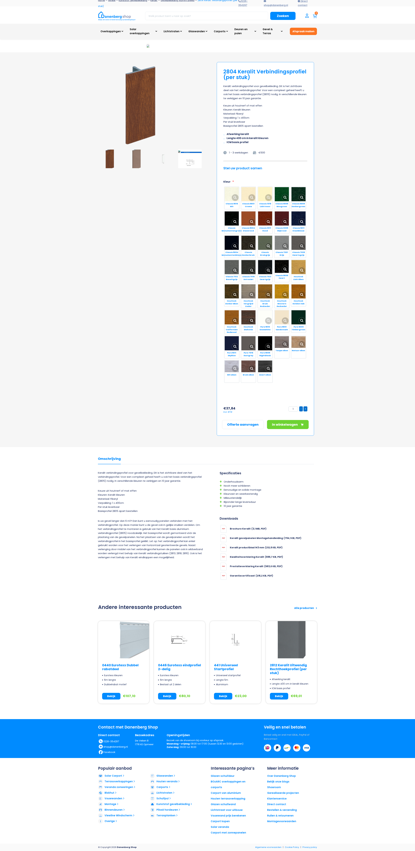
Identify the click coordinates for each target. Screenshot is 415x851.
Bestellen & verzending (282, 810)
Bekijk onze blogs (278, 781)
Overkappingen (111, 31)
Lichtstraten (171, 31)
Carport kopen (220, 821)
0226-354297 (111, 741)
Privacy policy (309, 847)
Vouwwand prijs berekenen (228, 815)
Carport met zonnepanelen (228, 832)
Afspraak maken (303, 31)
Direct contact (276, 804)
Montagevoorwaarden (281, 821)
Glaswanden (196, 31)
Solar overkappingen (139, 31)
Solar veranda (220, 827)
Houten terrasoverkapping (228, 798)
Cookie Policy (292, 847)
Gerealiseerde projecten (283, 793)
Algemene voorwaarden (268, 847)
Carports (219, 31)
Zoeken (283, 16)
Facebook (109, 752)
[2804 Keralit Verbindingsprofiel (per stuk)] (141, 104)
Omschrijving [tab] (109, 459)
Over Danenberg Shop (281, 776)
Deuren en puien (241, 31)
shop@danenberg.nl (115, 746)
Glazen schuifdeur (222, 776)
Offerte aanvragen (243, 424)
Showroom (274, 787)
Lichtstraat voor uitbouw (227, 810)
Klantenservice (277, 798)
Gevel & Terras (268, 31)
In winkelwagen (285, 424)
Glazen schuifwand (223, 804)
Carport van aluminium (226, 793)
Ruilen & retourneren (280, 815)
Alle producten (304, 608)
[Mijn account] (307, 16)
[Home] (116, 15)
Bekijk (111, 696)
